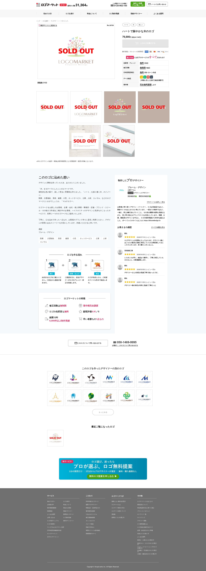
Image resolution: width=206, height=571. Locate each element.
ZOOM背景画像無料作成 (54, 530)
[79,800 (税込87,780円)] (55, 438)
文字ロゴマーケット (53, 537)
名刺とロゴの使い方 (143, 533)
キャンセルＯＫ (90, 520)
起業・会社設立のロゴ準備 (145, 530)
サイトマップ (141, 517)
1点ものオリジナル (91, 514)
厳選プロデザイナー (91, 504)
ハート (126, 25)
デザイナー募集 (141, 520)
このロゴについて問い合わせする (89, 343)
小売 (74, 238)
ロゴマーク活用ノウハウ (119, 511)
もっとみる (103, 412)
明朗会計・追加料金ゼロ (93, 508)
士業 (97, 238)
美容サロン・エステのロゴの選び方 (147, 543)
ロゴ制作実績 (67, 517)
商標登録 (49, 511)
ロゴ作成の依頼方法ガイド (145, 527)
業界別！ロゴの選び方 (118, 517)
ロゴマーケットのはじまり (145, 501)
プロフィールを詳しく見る (156, 202)
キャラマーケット (52, 533)
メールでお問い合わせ (158, 4)
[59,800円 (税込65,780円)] (73, 379)
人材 (105, 238)
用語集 (113, 514)
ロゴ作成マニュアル (53, 520)
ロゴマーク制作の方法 (118, 508)
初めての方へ (51, 501)
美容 (59, 238)
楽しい (141, 25)
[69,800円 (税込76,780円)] (91, 398)
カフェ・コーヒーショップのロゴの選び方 (147, 547)
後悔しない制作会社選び (119, 501)
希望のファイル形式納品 (93, 530)
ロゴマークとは (116, 504)
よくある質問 (51, 514)
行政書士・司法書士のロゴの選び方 (147, 550)
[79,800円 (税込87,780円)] (55, 379)
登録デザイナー (67, 511)
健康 (67, 238)
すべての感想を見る (158, 227)
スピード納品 (90, 524)
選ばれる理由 (67, 508)
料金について (67, 504)
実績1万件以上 (90, 527)
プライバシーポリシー (143, 511)
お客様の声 (50, 504)
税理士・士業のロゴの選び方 (145, 540)
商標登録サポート (91, 533)
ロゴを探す (45, 21)
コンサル (43, 242)
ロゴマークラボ (118, 496)
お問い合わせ (51, 517)
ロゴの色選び (51, 524)
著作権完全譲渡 (90, 511)
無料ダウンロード (68, 520)
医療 (41, 238)
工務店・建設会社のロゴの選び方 (147, 554)
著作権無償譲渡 (51, 508)
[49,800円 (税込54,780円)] (127, 398)
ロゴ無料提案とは (142, 524)
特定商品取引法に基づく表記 (145, 508)
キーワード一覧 (141, 514)
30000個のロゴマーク (92, 501)
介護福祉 (50, 238)
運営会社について (142, 504)
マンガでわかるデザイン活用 (55, 527)
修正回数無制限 (90, 517)
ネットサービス (86, 238)
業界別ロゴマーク (68, 514)
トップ (38, 21)
